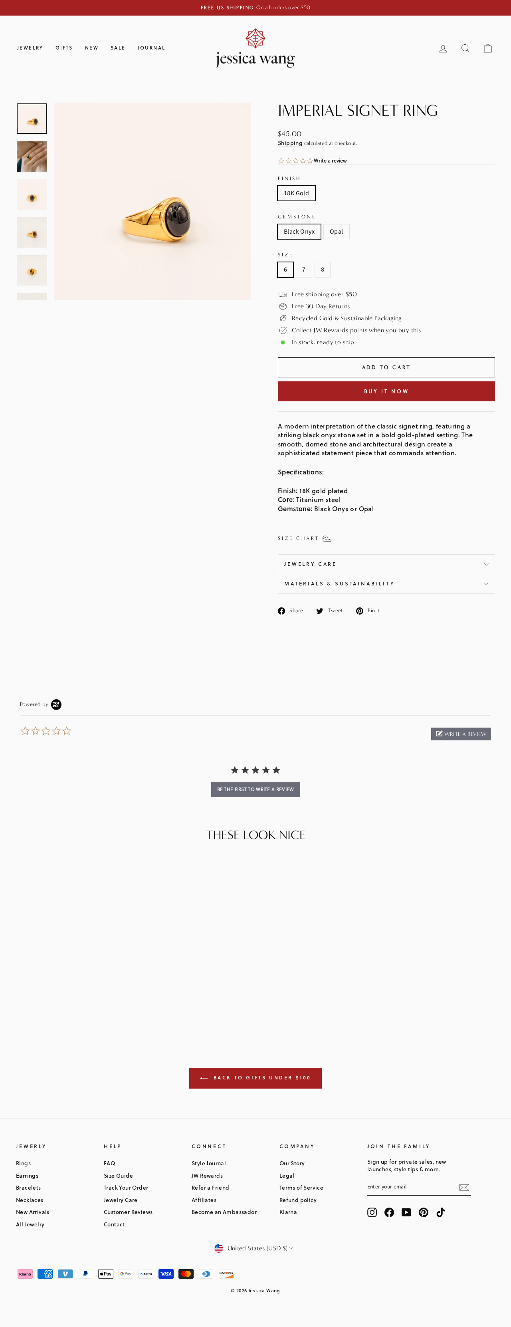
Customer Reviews (128, 1212)
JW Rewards (207, 1175)
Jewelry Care (310, 563)
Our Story (292, 1163)
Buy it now (386, 391)
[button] (461, 734)
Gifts (64, 47)
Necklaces (30, 1200)
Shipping (290, 143)
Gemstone (297, 217)
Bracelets (28, 1187)
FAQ (109, 1163)
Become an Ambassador (224, 1212)
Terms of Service (301, 1187)
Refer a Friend (211, 1187)
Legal (287, 1175)
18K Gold (296, 193)
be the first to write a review (255, 789)
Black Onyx (299, 231)
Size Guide (118, 1175)
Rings (23, 1163)
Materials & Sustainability (339, 583)
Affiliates (204, 1200)
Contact (114, 1224)
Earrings (27, 1175)
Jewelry (30, 47)
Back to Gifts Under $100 (261, 1077)
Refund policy (298, 1200)
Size (285, 255)
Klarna (288, 1212)
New (92, 47)
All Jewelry (30, 1224)
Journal (152, 47)
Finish (289, 178)
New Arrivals (33, 1212)
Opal (336, 231)
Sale (118, 47)
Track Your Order (126, 1187)
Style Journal (209, 1163)
